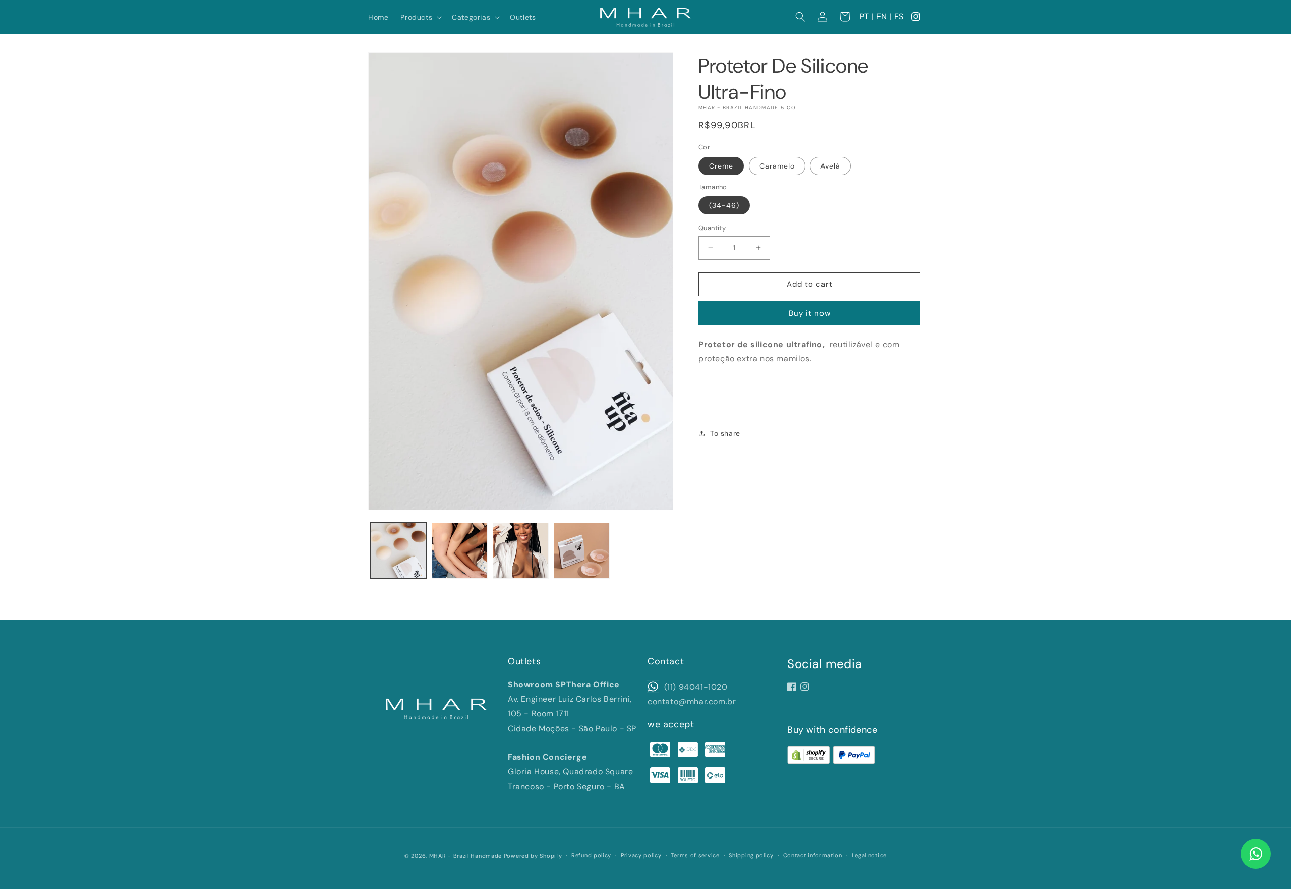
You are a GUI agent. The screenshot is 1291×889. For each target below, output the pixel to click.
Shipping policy (751, 855)
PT (864, 16)
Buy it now (810, 313)
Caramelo (777, 166)
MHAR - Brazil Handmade (465, 855)
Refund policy (591, 855)
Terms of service (695, 855)
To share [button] (725, 433)
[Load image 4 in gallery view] (582, 551)
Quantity (712, 228)
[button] (420, 17)
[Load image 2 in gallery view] (460, 551)
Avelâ (830, 166)
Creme (721, 166)
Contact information (812, 855)
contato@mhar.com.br (692, 701)
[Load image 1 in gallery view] (399, 551)
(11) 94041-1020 (695, 687)
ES (899, 16)
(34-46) (724, 205)
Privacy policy (641, 855)
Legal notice (869, 855)
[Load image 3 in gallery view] (521, 551)
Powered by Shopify (533, 855)
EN (881, 16)
